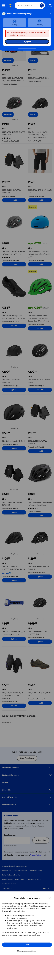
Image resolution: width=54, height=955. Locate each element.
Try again (27, 42)
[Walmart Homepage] (10, 5)
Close (27, 945)
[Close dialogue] (49, 898)
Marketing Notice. (36, 932)
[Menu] (4, 5)
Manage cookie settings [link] (26, 951)
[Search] (42, 5)
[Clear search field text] (38, 5)
